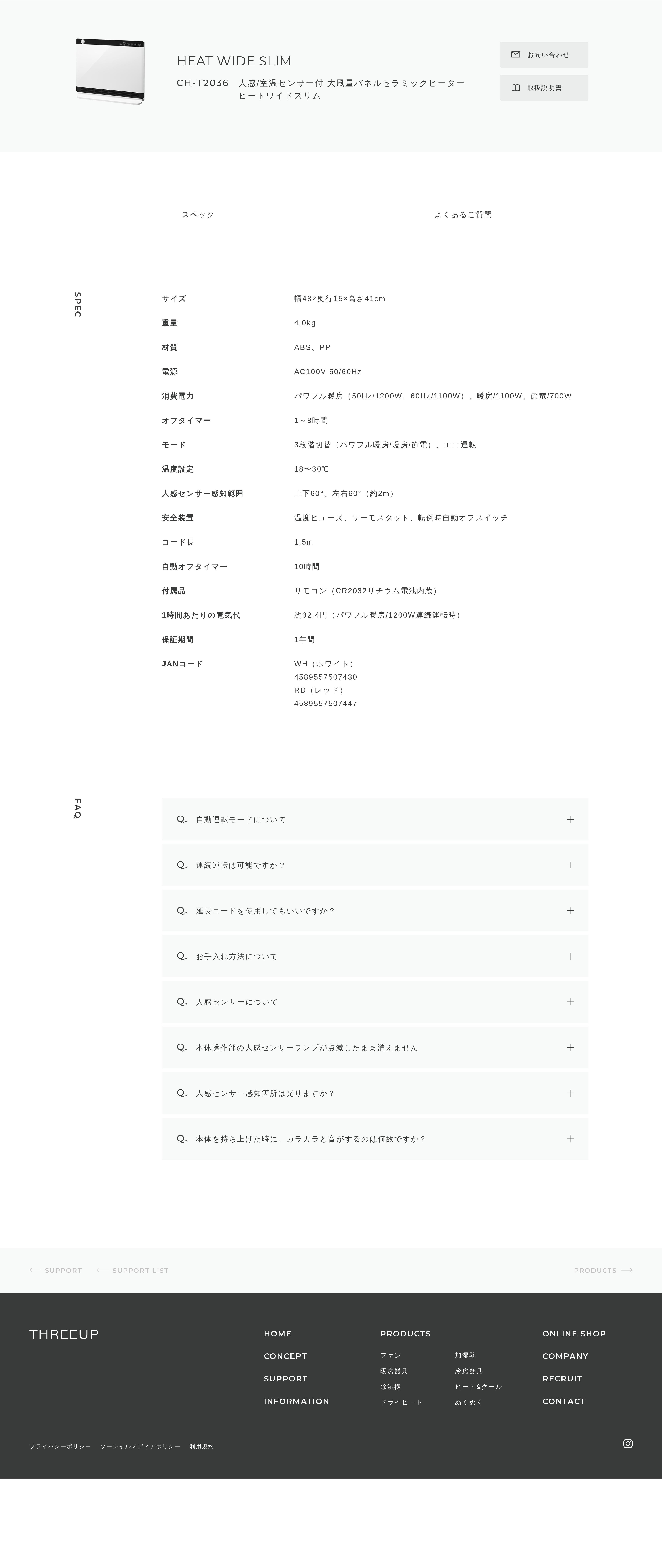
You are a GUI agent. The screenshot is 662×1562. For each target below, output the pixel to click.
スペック (198, 258)
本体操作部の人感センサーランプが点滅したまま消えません (298, 1090)
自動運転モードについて (232, 862)
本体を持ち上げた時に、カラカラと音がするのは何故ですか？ (302, 1181)
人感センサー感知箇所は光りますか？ (256, 1136)
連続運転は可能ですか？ (231, 907)
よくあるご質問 (463, 258)
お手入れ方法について (228, 999)
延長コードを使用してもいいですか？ (257, 953)
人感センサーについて (228, 1044)
